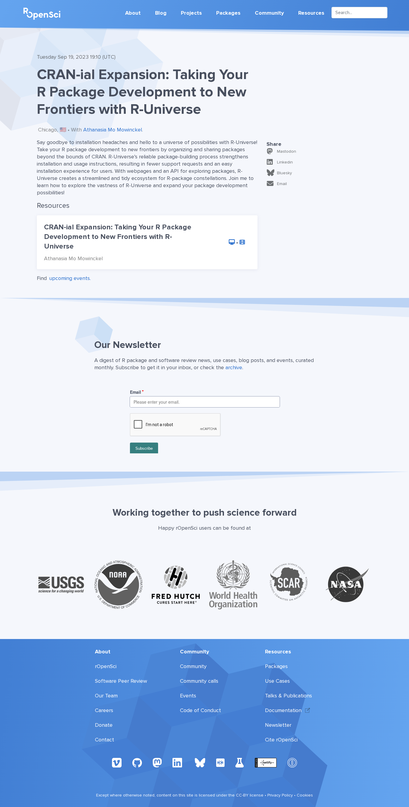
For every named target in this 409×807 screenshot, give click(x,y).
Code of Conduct (200, 710)
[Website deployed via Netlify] (266, 762)
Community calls (199, 681)
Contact (104, 739)
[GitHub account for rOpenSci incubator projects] (239, 762)
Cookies (305, 795)
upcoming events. (70, 278)
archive (233, 367)
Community (269, 13)
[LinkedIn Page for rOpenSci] (178, 762)
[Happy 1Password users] (292, 762)
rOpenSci (105, 666)
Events (188, 695)
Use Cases (277, 681)
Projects (191, 13)
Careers (104, 710)
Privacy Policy (280, 795)
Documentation (283, 710)
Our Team (106, 695)
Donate (104, 725)
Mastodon (286, 151)
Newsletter (278, 725)
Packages (228, 13)
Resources (311, 13)
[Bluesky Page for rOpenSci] (200, 762)
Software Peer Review (121, 681)
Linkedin (285, 162)
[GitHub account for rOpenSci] (137, 762)
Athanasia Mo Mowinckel (112, 129)
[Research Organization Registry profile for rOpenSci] (220, 762)
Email (282, 183)
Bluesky (284, 172)
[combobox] (359, 12)
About (133, 13)
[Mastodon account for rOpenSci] (157, 762)
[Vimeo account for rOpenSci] (117, 762)
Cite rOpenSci (281, 739)
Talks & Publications (288, 695)
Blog (160, 13)
